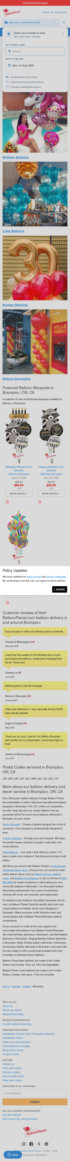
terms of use (34, 576)
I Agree (59, 589)
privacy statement (56, 576)
